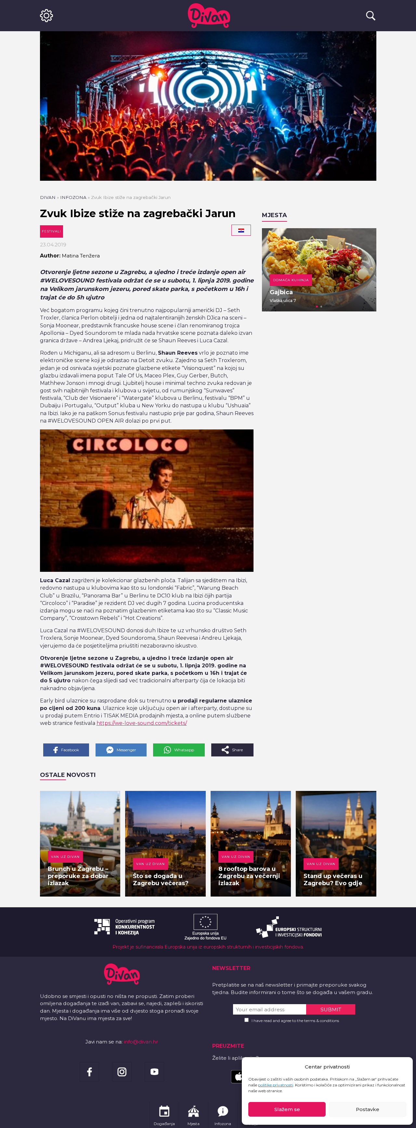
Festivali (51, 231)
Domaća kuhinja (291, 280)
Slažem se (287, 1109)
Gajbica (281, 292)
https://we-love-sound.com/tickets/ (142, 723)
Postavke (367, 1109)
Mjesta (274, 215)
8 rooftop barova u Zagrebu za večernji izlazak (249, 876)
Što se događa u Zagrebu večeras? (160, 879)
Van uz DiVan (65, 857)
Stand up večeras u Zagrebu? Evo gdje (333, 879)
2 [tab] (321, 307)
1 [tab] (317, 307)
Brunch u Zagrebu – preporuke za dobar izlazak (78, 876)
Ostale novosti (68, 775)
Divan (48, 197)
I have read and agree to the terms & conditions (295, 1020)
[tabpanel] (319, 269)
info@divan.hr (141, 1042)
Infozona (73, 197)
